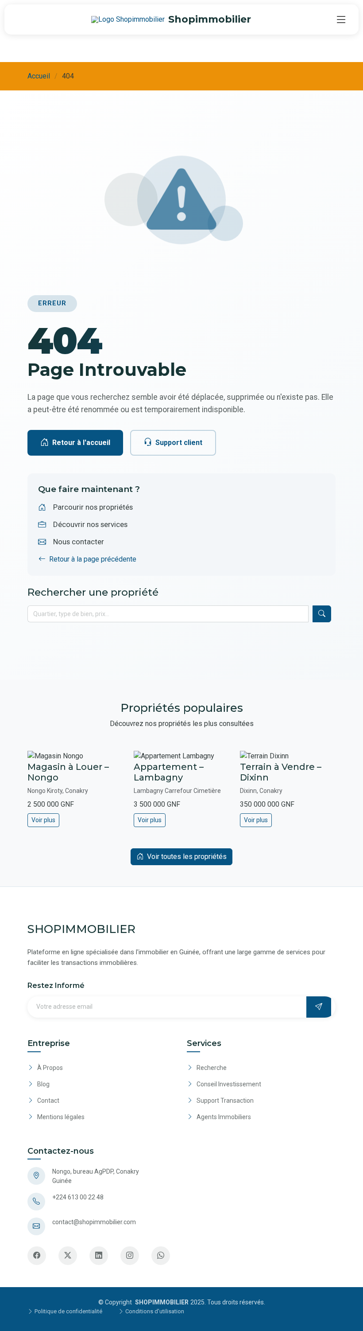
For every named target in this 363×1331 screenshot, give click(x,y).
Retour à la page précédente (92, 559)
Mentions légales (61, 1116)
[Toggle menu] (341, 19)
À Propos (50, 1067)
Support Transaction (225, 1100)
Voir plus (43, 820)
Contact (48, 1100)
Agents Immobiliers (224, 1116)
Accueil (38, 76)
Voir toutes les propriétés (187, 856)
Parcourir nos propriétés (93, 507)
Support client (178, 442)
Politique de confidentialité (67, 1311)
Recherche (212, 1067)
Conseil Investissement (229, 1084)
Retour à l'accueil (81, 442)
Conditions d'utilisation (154, 1311)
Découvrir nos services (90, 524)
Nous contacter (78, 541)
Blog (43, 1084)
